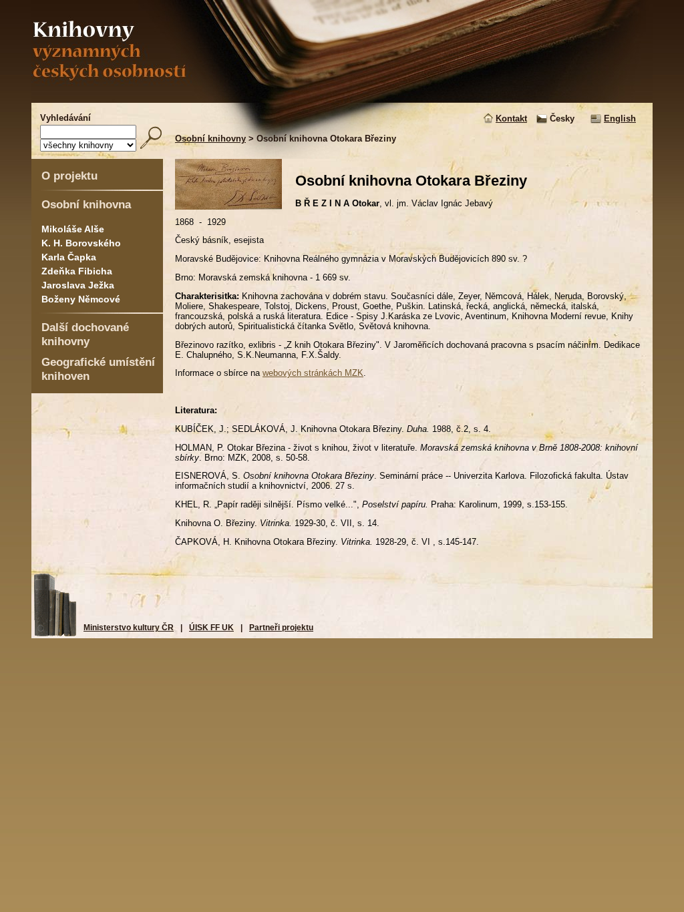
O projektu (69, 175)
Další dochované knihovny (85, 334)
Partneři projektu (281, 628)
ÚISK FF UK (211, 628)
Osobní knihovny (210, 139)
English (620, 118)
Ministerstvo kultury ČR (128, 628)
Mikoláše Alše (72, 229)
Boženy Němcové (80, 299)
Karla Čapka (68, 257)
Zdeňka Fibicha (76, 271)
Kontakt (511, 118)
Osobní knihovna (86, 204)
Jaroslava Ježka (77, 285)
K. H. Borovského (81, 243)
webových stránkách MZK (313, 373)
